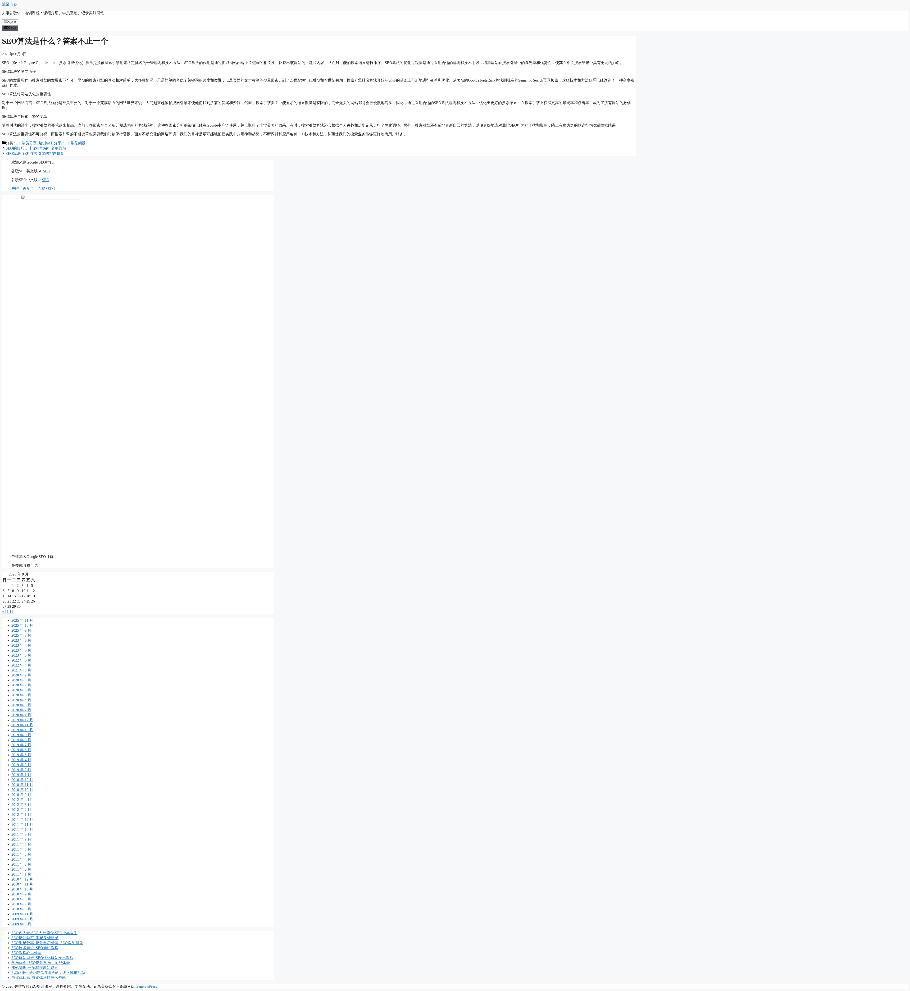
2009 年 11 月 (22, 914)
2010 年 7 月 (21, 904)
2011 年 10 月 (22, 829)
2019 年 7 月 (21, 745)
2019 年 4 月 (21, 760)
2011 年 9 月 (21, 834)
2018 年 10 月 (22, 790)
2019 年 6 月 (21, 750)
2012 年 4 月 (21, 800)
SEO (46, 171)
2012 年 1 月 (21, 815)
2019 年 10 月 (22, 730)
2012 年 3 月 (21, 805)
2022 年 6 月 (21, 660)
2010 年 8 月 (21, 899)
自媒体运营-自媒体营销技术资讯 (38, 978)
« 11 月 (7, 612)
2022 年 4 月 (21, 665)
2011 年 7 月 (21, 844)
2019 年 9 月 (21, 735)
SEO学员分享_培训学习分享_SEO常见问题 (50, 143)
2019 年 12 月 (22, 720)
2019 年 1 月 (21, 775)
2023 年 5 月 (21, 655)
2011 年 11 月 (22, 824)
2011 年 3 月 (21, 864)
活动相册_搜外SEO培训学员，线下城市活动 (48, 973)
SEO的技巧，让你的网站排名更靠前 (36, 148)
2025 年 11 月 (22, 620)
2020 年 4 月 (21, 700)
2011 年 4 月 (21, 859)
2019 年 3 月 (21, 765)
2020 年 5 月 (21, 695)
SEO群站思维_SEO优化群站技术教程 (42, 958)
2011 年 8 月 (21, 839)
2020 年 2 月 (21, 710)
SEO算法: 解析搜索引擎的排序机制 (35, 153)
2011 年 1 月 (21, 874)
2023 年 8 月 (21, 640)
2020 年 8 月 (21, 680)
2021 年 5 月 (21, 670)
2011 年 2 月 (21, 869)
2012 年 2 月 (21, 810)
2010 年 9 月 (21, 894)
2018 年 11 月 (22, 785)
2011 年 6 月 (21, 849)
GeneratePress (146, 986)
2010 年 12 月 (22, 879)
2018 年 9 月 (21, 795)
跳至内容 (9, 4)
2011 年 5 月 (21, 854)
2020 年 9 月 (21, 675)
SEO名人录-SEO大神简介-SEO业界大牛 (44, 933)
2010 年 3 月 (21, 909)
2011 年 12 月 (22, 819)
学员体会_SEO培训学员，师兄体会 (40, 963)
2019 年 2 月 (21, 770)
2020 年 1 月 (21, 715)
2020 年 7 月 (21, 685)
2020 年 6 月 (21, 690)
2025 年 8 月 (21, 635)
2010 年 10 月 (22, 889)
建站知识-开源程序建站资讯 (34, 968)
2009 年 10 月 (22, 919)
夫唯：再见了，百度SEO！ (34, 189)
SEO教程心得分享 (26, 953)
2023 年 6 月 (21, 650)
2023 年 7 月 (21, 645)
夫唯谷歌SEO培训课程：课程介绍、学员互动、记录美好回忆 (53, 13)
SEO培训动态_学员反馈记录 (35, 938)
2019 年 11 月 (22, 725)
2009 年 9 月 (21, 924)
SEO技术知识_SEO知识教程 (34, 948)
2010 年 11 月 (22, 884)
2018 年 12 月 (22, 780)
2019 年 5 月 (21, 755)
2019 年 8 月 (21, 740)
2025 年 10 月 (22, 625)
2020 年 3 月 (21, 705)
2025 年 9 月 (21, 630)
